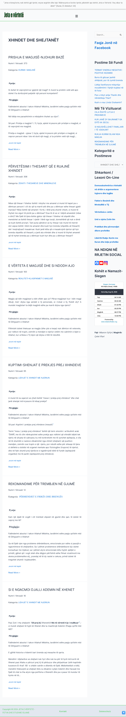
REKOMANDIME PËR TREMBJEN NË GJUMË (41, 484)
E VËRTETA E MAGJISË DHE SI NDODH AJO (41, 266)
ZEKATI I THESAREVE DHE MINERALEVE (37, 183)
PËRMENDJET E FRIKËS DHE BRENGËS (41, 496)
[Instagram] (106, 263)
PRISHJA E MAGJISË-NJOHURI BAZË (36, 57)
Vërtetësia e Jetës (103, 212)
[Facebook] (97, 263)
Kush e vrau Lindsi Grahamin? (108, 102)
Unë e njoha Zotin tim (105, 219)
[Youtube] (101, 263)
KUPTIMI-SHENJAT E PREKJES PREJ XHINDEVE (44, 365)
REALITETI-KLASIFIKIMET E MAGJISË (35, 278)
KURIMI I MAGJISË (26, 70)
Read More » (14, 149)
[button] (76, 16)
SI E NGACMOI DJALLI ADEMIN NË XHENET (41, 590)
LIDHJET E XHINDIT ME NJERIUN (34, 378)
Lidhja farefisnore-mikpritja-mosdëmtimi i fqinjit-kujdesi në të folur (109, 87)
